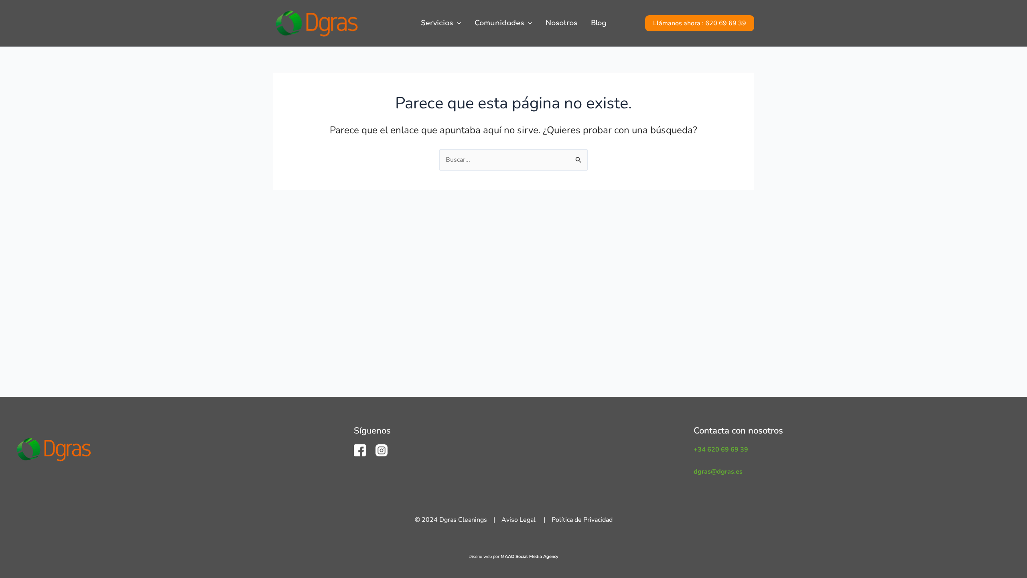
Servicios (437, 23)
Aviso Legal (518, 519)
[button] (457, 23)
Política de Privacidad (582, 519)
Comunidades (499, 23)
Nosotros (561, 23)
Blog (598, 23)
